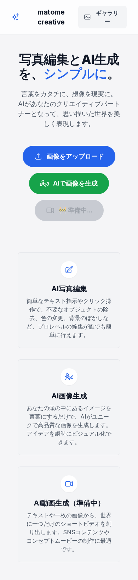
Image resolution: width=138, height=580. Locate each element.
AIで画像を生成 (75, 183)
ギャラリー (107, 17)
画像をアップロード (75, 156)
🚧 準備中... (75, 210)
